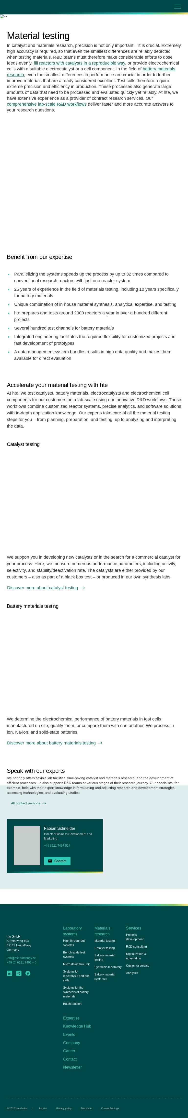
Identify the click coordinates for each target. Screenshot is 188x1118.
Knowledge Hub (77, 1026)
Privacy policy (63, 1108)
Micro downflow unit (76, 964)
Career (69, 1051)
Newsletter (72, 1067)
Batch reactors (72, 1004)
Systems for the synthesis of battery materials (76, 992)
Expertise (71, 1018)
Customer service (137, 965)
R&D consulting (136, 946)
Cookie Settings (110, 1108)
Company (71, 1043)
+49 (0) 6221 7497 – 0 (21, 962)
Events (69, 1034)
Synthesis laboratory (108, 967)
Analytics (132, 973)
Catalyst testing (104, 948)
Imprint (43, 1108)
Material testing (104, 940)
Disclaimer (86, 1108)
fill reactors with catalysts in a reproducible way (79, 63)
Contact (70, 1059)
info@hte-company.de (21, 958)
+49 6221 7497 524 (57, 845)
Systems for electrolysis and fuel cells (76, 976)
